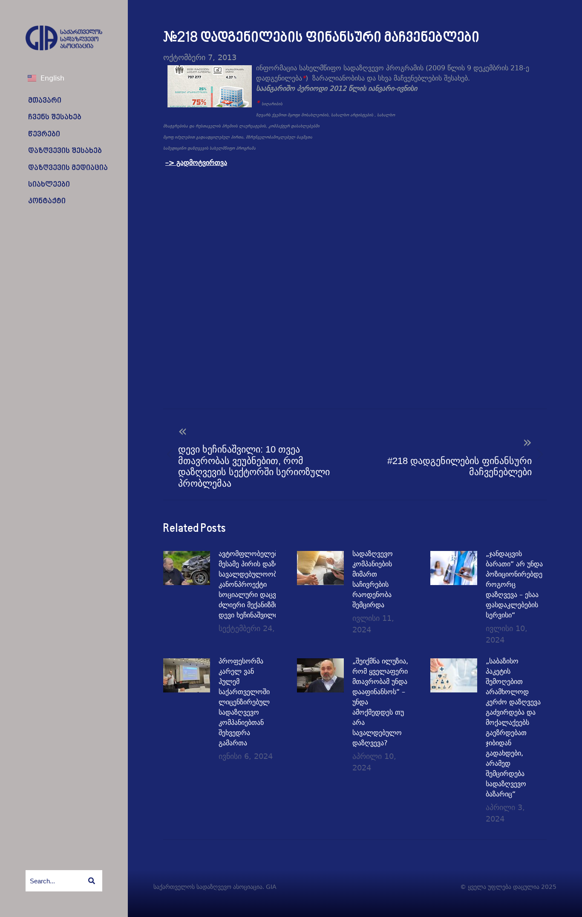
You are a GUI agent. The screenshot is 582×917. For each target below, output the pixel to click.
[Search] (91, 880)
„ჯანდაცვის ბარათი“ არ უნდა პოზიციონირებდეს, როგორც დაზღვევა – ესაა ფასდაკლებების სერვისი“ (517, 584)
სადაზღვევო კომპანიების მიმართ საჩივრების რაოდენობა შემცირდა (372, 579)
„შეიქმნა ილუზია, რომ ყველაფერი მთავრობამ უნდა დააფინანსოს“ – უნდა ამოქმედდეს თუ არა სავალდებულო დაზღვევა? (380, 702)
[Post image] (186, 568)
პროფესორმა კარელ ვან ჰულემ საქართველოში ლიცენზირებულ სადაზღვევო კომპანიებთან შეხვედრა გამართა (244, 702)
